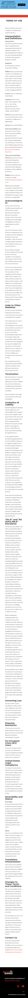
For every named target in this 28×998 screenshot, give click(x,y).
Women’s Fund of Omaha (12, 981)
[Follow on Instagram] (18, 986)
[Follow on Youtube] (23, 986)
